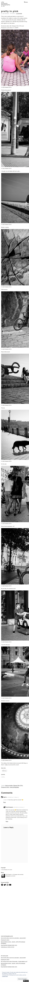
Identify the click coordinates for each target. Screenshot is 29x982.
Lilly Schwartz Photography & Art (5, 4)
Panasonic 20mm (5, 787)
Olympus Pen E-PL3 (18, 785)
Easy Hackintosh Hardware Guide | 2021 (9, 945)
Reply (4, 802)
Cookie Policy (5, 976)
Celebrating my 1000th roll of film (7, 947)
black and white (9, 785)
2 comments (19, 13)
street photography (14, 787)
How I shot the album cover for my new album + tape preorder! (13, 938)
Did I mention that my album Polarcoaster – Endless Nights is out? (14, 961)
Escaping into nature (5, 939)
